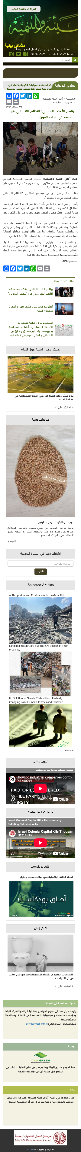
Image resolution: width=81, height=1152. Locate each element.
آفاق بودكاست (40, 867)
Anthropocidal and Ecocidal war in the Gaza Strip (37, 595)
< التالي (59, 407)
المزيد (12, 541)
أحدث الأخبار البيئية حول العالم (40, 350)
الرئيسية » (69, 98)
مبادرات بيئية (40, 420)
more (68, 750)
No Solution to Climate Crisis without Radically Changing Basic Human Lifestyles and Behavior (36, 700)
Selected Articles (41, 585)
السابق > (68, 407)
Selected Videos (40, 813)
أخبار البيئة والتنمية (52, 98)
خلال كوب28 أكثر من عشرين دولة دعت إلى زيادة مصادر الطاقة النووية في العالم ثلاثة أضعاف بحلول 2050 (32, 89)
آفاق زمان (40, 928)
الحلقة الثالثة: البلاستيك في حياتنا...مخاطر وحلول (46, 877)
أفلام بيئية (40, 762)
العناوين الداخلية (64, 102)
